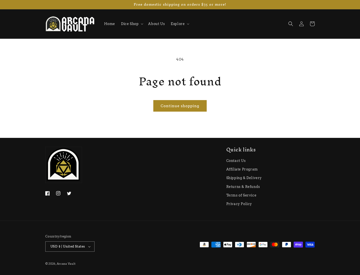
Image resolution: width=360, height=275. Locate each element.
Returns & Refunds (243, 187)
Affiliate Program (242, 169)
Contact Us (236, 161)
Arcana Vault (66, 263)
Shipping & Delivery (244, 178)
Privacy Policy (239, 204)
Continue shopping (180, 106)
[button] (131, 24)
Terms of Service (241, 195)
